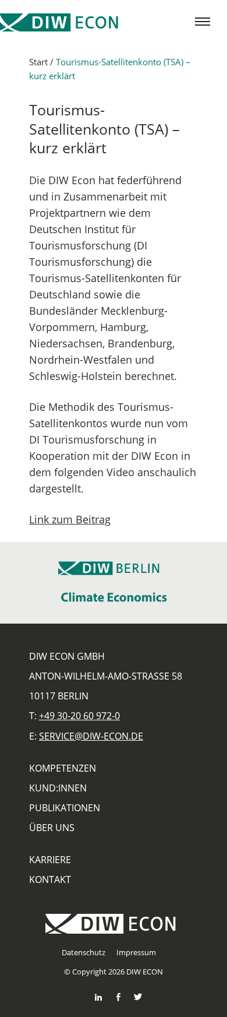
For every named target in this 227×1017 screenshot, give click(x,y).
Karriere (50, 859)
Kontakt (50, 879)
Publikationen (64, 807)
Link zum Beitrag (70, 519)
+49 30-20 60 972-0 (79, 715)
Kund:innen (58, 788)
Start (38, 62)
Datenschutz (83, 952)
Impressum (136, 952)
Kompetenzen (62, 768)
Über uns (52, 827)
